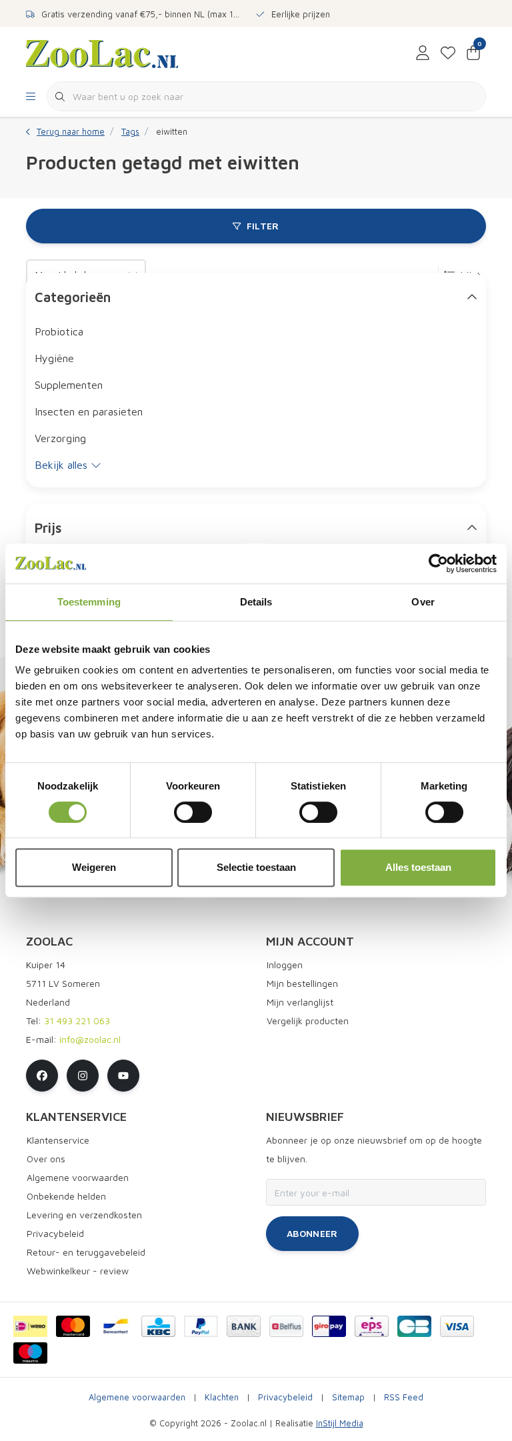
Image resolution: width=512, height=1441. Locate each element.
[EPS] (372, 1326)
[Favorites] (448, 53)
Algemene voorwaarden (137, 1397)
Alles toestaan (418, 867)
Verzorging (60, 438)
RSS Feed (403, 1397)
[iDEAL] (30, 1326)
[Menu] (30, 97)
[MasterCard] (73, 1326)
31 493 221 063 (77, 1020)
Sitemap (348, 1397)
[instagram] (83, 1076)
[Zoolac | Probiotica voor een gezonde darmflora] (102, 53)
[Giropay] (329, 1326)
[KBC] (158, 1326)
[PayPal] (201, 1326)
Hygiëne (54, 358)
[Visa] (457, 1326)
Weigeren (94, 867)
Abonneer (312, 1233)
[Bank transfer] (244, 1326)
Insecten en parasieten (89, 411)
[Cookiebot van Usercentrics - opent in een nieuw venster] (438, 563)
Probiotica (59, 331)
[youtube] (123, 1076)
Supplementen (69, 385)
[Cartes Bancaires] (414, 1326)
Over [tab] (422, 601)
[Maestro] (30, 1353)
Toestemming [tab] (89, 601)
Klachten (222, 1397)
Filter (263, 225)
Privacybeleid (285, 1397)
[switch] (193, 812)
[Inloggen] (422, 53)
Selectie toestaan (256, 867)
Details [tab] (256, 601)
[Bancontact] (116, 1326)
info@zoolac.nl (90, 1039)
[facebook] (42, 1076)
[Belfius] (286, 1326)
